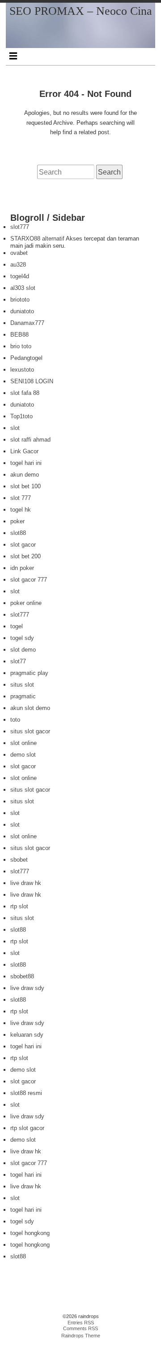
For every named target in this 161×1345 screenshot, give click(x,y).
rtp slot (19, 906)
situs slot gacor (30, 731)
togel (16, 626)
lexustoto (22, 369)
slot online (23, 743)
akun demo (24, 474)
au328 (18, 264)
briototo (20, 299)
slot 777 (20, 498)
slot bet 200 (25, 556)
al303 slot (22, 288)
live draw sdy (27, 988)
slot (15, 428)
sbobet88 (22, 976)
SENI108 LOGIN (31, 381)
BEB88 (19, 334)
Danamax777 (27, 323)
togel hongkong (30, 1233)
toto (15, 719)
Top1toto (21, 416)
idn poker (22, 568)
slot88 (18, 533)
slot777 (19, 226)
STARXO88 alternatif (37, 238)
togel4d (19, 276)
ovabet (19, 253)
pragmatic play (29, 673)
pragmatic (23, 696)
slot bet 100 (25, 486)
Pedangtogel (26, 358)
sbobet (19, 859)
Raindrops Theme (80, 1335)
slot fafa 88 (24, 393)
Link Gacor (24, 451)
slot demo (23, 649)
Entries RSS (81, 1322)
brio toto (20, 346)
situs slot (22, 684)
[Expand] (13, 55)
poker (17, 521)
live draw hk (25, 883)
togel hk (20, 509)
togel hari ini (26, 463)
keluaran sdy (26, 1034)
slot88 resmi (26, 1093)
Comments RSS (80, 1328)
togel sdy (22, 638)
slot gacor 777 (28, 579)
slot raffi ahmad (30, 439)
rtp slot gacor (27, 1128)
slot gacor (23, 544)
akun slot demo (30, 708)
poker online (26, 603)
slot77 (18, 661)
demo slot (23, 754)
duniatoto (22, 311)
